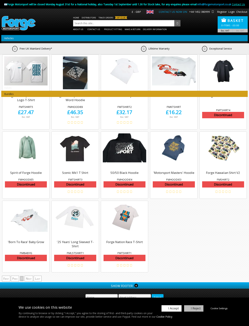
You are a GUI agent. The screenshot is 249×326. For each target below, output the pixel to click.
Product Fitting (113, 29)
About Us (78, 29)
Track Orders (105, 17)
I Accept (173, 308)
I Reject (196, 308)
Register (222, 11)
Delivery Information (155, 29)
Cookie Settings (219, 308)
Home (76, 17)
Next (29, 279)
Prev (15, 279)
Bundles (9, 94)
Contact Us (238, 4)
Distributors (89, 17)
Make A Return (132, 29)
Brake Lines (11, 50)
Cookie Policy (164, 316)
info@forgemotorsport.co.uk (214, 4)
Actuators (10, 44)
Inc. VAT (240, 30)
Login (231, 11)
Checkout (241, 11)
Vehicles (9, 38)
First (6, 279)
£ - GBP (136, 11)
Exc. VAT (225, 30)
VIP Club (121, 17)
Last (37, 279)
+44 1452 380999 (199, 11)
